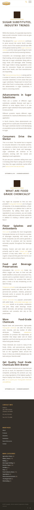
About (4, 430)
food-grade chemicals (15, 204)
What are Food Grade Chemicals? (17, 192)
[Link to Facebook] (27, 508)
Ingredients (6, 474)
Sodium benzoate (8, 300)
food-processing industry (13, 75)
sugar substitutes (19, 41)
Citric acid (6, 232)
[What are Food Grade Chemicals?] (17, 183)
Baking (4, 460)
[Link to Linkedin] (30, 508)
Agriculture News (7, 456)
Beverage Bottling (8, 463)
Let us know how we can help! (15, 166)
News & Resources (7, 441)
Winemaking (6, 481)
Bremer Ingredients (23, 173)
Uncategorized (7, 478)
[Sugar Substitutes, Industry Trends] (17, 14)
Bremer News (7, 465)
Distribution (5, 438)
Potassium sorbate (8, 287)
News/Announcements (9, 476)
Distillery (5, 467)
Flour (4, 469)
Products (5, 433)
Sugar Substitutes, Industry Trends (17, 23)
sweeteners (27, 332)
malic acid (25, 253)
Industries (5, 435)
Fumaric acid (23, 251)
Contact (4, 444)
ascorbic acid (19, 270)
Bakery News (6, 458)
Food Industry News (17, 19)
